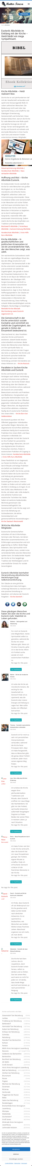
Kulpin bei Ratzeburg (16, 1029)
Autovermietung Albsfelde (20, 229)
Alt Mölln (16, 1062)
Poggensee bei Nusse (16, 1095)
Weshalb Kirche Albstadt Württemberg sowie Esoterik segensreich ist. (12, 311)
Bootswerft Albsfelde (9, 226)
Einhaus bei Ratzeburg (16, 1032)
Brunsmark (16, 1076)
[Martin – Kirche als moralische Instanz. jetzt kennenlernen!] (4, 677)
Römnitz (13, 1051)
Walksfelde (16, 1114)
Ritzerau (16, 1089)
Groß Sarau (16, 1119)
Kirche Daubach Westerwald (12, 521)
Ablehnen (16, 1154)
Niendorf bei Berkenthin (16, 1040)
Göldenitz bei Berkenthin (16, 1054)
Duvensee (16, 1087)
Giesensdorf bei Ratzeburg (16, 1015)
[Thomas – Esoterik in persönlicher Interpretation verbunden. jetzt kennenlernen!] (4, 727)
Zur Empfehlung (16, 669)
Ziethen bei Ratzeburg (16, 1073)
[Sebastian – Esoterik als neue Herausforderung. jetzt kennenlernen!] (4, 951)
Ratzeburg (16, 1037)
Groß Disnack (16, 1065)
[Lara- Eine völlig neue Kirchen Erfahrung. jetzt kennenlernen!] (4, 780)
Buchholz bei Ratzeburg (16, 1059)
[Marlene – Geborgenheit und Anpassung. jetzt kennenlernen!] (4, 624)
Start (2, 25)
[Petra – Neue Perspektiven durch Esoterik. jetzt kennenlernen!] (4, 839)
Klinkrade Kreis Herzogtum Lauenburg (16, 1123)
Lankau (13, 1018)
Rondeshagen (16, 1103)
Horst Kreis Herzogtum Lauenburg (16, 1067)
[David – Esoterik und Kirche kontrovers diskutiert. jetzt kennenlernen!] (4, 895)
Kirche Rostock (23, 363)
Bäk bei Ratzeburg (13, 1070)
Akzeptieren (16, 1149)
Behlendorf (16, 1024)
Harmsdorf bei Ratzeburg (16, 1026)
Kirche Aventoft (16, 597)
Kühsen (16, 1043)
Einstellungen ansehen (16, 1159)
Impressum (24, 1163)
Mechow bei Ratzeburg (16, 1084)
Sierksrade (16, 1092)
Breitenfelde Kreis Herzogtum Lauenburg (16, 1107)
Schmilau (16, 1035)
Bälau (16, 1097)
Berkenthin (16, 1056)
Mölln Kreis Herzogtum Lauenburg (16, 1048)
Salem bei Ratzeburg (16, 1100)
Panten (16, 1045)
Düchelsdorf (16, 1117)
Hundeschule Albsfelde (10, 171)
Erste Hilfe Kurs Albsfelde (12, 457)
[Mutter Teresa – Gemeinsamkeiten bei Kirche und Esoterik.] (12, 4)
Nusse (16, 1078)
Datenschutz (17, 1163)
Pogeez (16, 1081)
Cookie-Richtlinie (9, 1163)
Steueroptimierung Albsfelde (12, 168)
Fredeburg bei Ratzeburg (16, 1021)
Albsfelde (13, 626)
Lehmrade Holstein (16, 1127)
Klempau (16, 1111)
